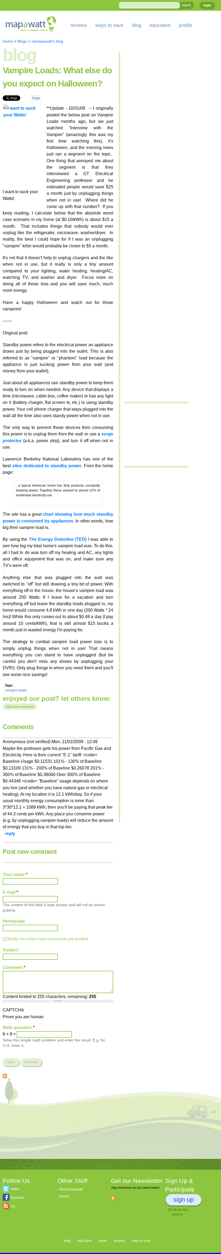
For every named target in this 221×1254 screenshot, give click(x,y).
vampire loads (16, 690)
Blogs (22, 41)
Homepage (14, 921)
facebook (17, 1198)
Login (207, 5)
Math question (18, 1027)
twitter (15, 1189)
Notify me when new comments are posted (47, 938)
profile (185, 25)
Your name (15, 874)
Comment (14, 967)
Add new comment (20, 707)
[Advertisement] (58, 1121)
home (103, 1241)
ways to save (109, 25)
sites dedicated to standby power (46, 465)
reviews (79, 25)
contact (64, 1196)
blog (136, 25)
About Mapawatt (71, 1189)
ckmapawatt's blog (47, 41)
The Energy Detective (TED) (58, 539)
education (160, 25)
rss (13, 1206)
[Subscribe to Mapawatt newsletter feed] (113, 1198)
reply (10, 833)
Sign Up (183, 1199)
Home (8, 41)
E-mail (10, 892)
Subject (10, 949)
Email (35, 98)
